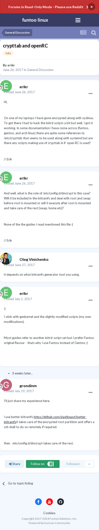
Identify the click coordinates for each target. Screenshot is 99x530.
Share (16, 464)
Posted (19, 92)
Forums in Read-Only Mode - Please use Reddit (45, 7)
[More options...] (90, 94)
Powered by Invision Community (49, 523)
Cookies (49, 513)
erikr (11, 65)
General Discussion (40, 70)
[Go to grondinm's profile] (5, 384)
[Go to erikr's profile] (5, 85)
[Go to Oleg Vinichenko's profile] (5, 257)
